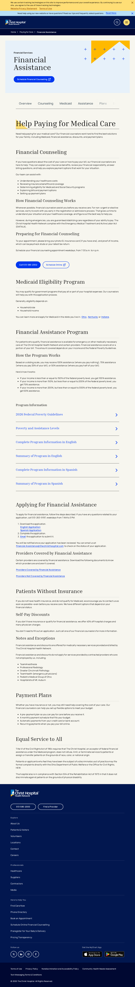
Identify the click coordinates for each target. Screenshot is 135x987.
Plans (103, 103)
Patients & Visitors (20, 829)
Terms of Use (45, 8)
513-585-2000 (23, 806)
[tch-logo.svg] (16, 22)
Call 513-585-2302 (28, 264)
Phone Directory (19, 912)
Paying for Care (26, 32)
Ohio (84, 316)
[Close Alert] (132, 2)
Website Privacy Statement (24, 8)
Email (23, 536)
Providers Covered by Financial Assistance (38, 569)
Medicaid (66, 103)
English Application (30, 527)
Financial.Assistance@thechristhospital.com (40, 546)
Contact (15, 848)
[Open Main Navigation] (126, 22)
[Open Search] (117, 22)
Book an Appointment (21, 918)
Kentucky (93, 316)
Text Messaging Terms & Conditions (26, 974)
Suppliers (15, 877)
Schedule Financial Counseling (35, 80)
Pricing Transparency (21, 937)
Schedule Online (57, 265)
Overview (25, 103)
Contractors (17, 883)
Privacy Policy (32, 968)
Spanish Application (30, 530)
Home (13, 32)
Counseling (45, 103)
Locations (15, 842)
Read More (111, 13)
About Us (15, 823)
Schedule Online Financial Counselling (30, 924)
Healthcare (16, 870)
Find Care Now (18, 905)
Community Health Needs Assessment (99, 968)
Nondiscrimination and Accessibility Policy (60, 968)
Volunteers (16, 836)
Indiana (105, 316)
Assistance (85, 103)
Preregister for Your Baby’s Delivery (28, 931)
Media (14, 889)
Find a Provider (50, 806)
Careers (15, 855)
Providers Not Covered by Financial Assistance (40, 576)
